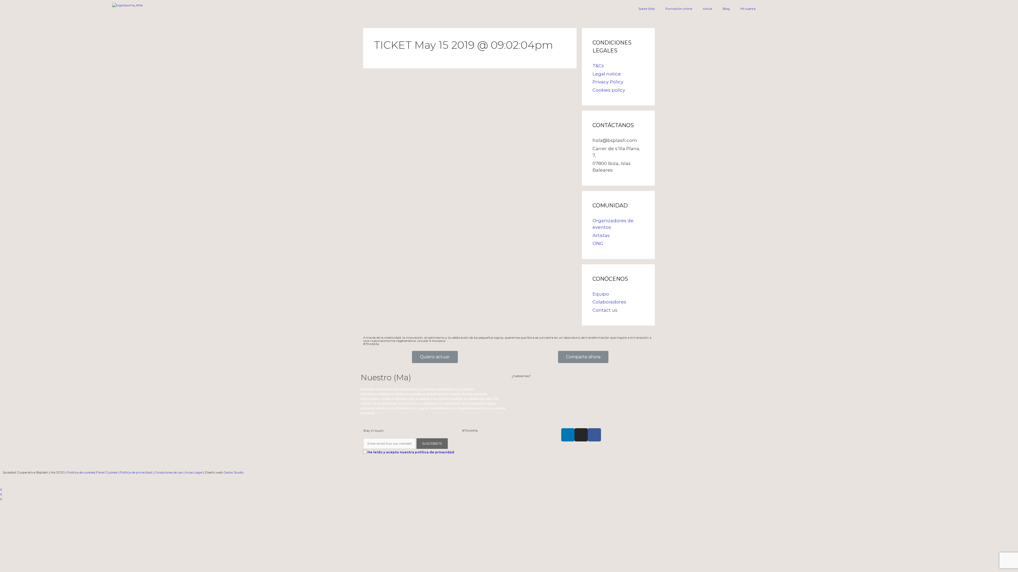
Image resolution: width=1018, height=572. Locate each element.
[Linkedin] (567, 434)
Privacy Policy (608, 81)
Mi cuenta (748, 9)
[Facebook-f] (594, 434)
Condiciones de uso (168, 472)
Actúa (707, 9)
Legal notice (607, 74)
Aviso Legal (194, 472)
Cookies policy (609, 90)
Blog (726, 9)
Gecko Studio (233, 472)
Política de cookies (80, 472)
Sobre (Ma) (646, 9)
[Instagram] (581, 434)
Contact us (605, 310)
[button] (435, 357)
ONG (598, 243)
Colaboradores (609, 302)
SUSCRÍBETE (432, 443)
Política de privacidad (136, 472)
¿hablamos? (521, 376)
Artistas (601, 235)
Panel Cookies (106, 472)
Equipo (601, 294)
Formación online (678, 9)
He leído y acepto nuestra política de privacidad (410, 452)
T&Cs (598, 65)
